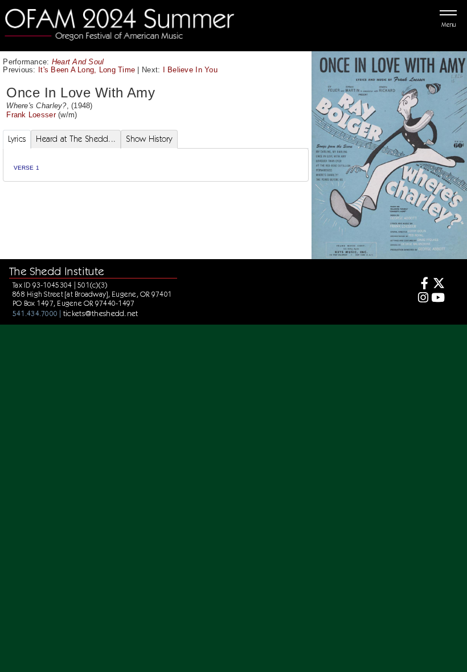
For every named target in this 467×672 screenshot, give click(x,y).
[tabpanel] (156, 165)
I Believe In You (190, 69)
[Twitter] (438, 284)
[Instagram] (421, 299)
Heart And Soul (78, 62)
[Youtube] (438, 299)
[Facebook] (421, 284)
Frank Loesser (30, 114)
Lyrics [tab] (17, 139)
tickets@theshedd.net (100, 313)
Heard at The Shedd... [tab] (76, 139)
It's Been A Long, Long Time (86, 69)
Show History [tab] (149, 139)
